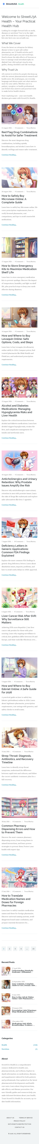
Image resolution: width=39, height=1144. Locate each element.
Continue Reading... (9, 155)
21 (33, 949)
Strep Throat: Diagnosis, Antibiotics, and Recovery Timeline (17, 759)
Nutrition (19, 1049)
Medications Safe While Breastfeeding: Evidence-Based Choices (22, 1024)
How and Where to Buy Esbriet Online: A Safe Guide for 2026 (19, 689)
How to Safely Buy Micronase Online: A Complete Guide (14, 199)
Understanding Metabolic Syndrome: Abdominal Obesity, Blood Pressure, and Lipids (24, 971)
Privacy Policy (19, 1121)
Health (19, 1045)
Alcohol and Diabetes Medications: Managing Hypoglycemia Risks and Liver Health (17, 410)
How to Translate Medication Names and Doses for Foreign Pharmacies (16, 900)
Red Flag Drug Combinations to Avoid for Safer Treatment (19, 134)
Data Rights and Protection (19, 1124)
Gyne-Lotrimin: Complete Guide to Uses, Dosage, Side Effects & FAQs (23, 984)
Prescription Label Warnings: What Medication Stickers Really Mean (24, 1011)
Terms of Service (25, 1118)
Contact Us (19, 1127)
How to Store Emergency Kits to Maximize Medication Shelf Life (19, 269)
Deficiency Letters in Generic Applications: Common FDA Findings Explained (15, 550)
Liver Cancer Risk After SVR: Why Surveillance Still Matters (19, 619)
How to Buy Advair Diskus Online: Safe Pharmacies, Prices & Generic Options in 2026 (23, 997)
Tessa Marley (31, 128)
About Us (10, 1118)
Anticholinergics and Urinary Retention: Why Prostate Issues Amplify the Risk (19, 482)
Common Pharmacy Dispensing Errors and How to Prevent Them (18, 829)
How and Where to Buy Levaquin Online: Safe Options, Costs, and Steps (17, 339)
